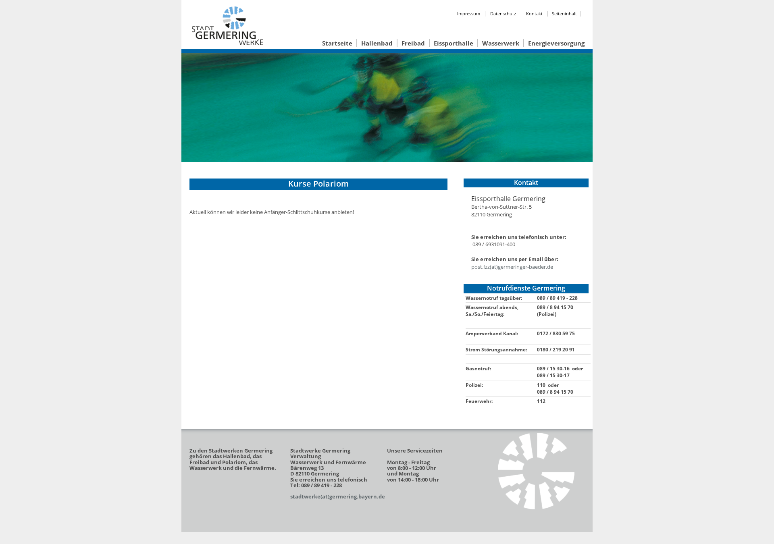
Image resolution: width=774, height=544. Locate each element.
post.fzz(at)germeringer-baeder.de (512, 266)
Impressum (468, 13)
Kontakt (534, 13)
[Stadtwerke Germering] (536, 471)
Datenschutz (503, 13)
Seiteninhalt (564, 13)
